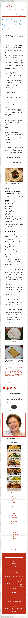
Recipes (14, 563)
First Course (18, 367)
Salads (14, 536)
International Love (14, 566)
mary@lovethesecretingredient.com (14, 601)
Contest (14, 504)
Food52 (7, 585)
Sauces (14, 538)
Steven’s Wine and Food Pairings (20, 578)
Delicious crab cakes (14, 36)
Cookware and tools (14, 509)
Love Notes (14, 568)
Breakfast (14, 498)
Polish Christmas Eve (13, 375)
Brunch (14, 500)
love (14, 374)
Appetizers (11, 367)
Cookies (14, 507)
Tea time (14, 545)
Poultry (14, 532)
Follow (14, 406)
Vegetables (14, 549)
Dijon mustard (7, 372)
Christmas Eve (12, 371)
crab (16, 371)
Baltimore (11, 370)
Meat (14, 528)
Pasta (14, 530)
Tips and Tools (14, 565)
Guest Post (14, 523)
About (14, 561)
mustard (17, 374)
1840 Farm (7, 576)
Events (14, 515)
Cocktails (14, 502)
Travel (14, 547)
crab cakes (19, 371)
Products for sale (14, 534)
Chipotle (15, 370)
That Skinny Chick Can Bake (20, 583)
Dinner (15, 367)
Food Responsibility (14, 521)
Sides (14, 540)
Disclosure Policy (15, 610)
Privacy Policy (8, 610)
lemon (12, 374)
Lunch (6, 368)
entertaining (15, 372)
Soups (14, 543)
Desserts (14, 511)
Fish (22, 367)
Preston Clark (19, 375)
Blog (14, 560)
